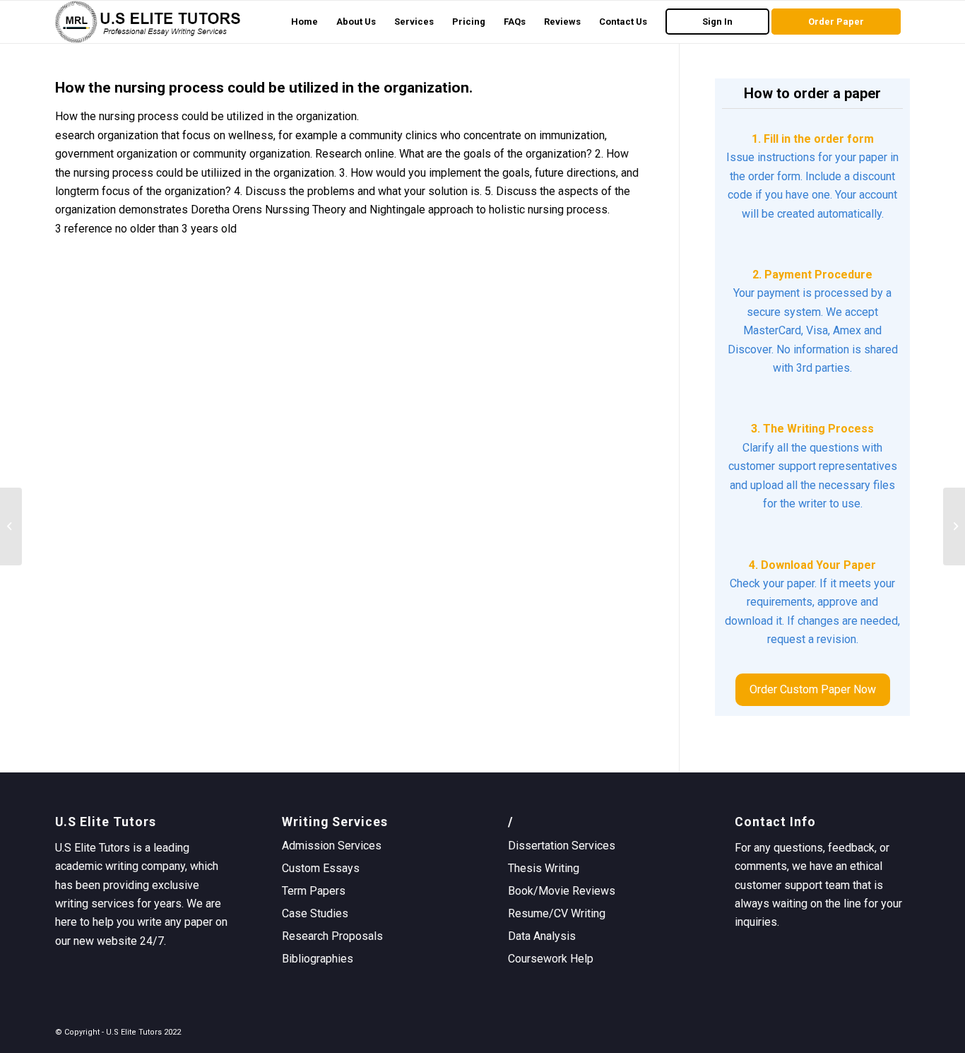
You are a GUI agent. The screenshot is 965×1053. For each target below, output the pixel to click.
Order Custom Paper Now (813, 689)
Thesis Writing (543, 868)
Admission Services (331, 845)
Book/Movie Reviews (561, 891)
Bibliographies (317, 958)
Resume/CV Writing (556, 913)
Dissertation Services (561, 845)
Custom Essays (321, 868)
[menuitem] (304, 22)
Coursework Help (550, 958)
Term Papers (313, 891)
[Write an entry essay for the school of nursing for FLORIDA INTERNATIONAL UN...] (11, 526)
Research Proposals (332, 936)
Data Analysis (542, 936)
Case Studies (315, 913)
